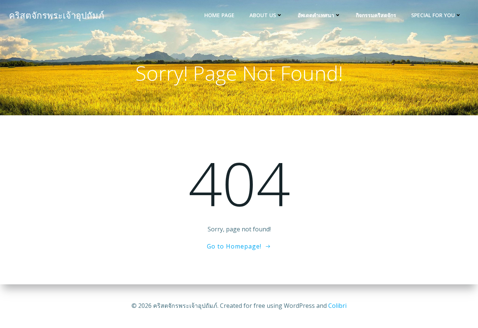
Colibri (337, 306)
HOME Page (219, 15)
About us (262, 15)
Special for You (433, 15)
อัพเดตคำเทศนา (316, 15)
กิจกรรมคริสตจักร (376, 15)
